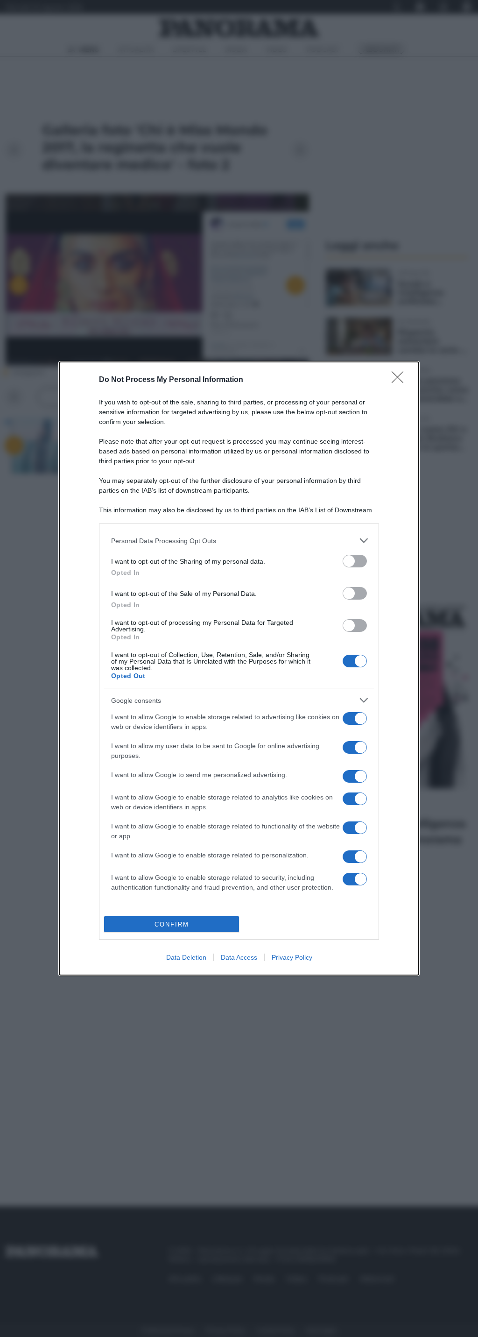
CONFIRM (172, 924)
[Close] (400, 380)
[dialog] (239, 668)
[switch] (355, 561)
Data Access (239, 957)
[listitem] (239, 540)
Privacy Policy (292, 957)
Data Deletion (186, 957)
